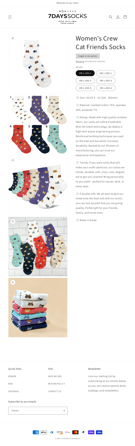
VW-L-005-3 (85, 80)
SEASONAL (13, 391)
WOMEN (12, 376)
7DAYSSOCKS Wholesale (70, 438)
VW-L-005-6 (106, 88)
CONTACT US (54, 391)
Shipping (80, 61)
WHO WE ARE (55, 376)
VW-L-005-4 (106, 80)
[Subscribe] (63, 411)
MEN (10, 383)
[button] (10, 17)
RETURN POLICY (56, 383)
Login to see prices (87, 56)
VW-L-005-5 (85, 88)
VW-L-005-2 (106, 73)
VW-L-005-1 (85, 73)
